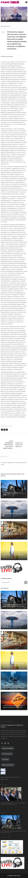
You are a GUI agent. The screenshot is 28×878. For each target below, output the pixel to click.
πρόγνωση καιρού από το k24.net (12, 854)
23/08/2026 (5, 835)
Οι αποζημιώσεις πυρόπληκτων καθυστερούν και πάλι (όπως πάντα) (14, 605)
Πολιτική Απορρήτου (7, 753)
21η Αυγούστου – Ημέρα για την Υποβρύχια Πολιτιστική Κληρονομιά (13, 686)
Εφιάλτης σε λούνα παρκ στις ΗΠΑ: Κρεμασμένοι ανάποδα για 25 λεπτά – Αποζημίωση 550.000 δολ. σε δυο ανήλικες (13, 623)
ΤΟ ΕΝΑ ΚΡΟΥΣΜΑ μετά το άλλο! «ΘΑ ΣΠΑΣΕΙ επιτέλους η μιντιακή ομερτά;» (13, 803)
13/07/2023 (4, 807)
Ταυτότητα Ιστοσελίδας (7, 748)
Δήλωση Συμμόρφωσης (7, 764)
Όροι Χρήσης (5, 759)
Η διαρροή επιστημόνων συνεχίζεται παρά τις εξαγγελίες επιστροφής (14, 706)
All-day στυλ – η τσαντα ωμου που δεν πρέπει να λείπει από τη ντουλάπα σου (13, 665)
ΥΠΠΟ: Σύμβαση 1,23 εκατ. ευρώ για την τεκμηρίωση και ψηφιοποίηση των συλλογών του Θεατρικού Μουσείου (13, 644)
